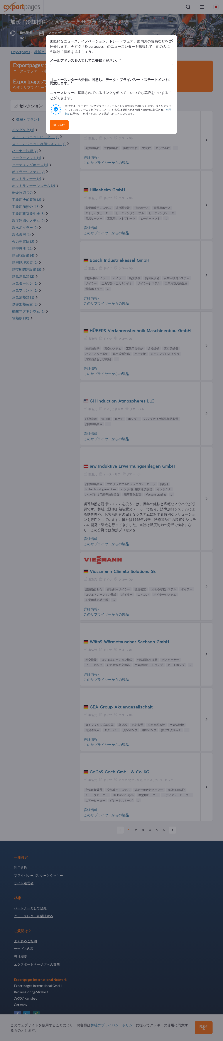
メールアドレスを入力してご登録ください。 (85, 60)
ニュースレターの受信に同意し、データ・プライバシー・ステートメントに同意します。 (111, 81)
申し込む (59, 125)
